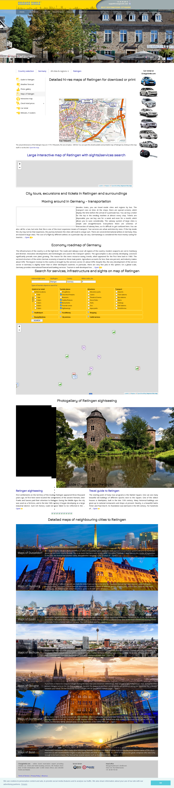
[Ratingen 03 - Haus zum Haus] (69, 513)
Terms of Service (23, 776)
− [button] (19, 167)
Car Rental (34, 12)
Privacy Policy (35, 776)
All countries (152, 12)
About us (45, 776)
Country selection (26, 71)
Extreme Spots (58, 12)
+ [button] (19, 163)
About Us (82, 12)
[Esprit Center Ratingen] (64, 513)
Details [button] (24, 784)
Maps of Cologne (28, 686)
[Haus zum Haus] (52, 513)
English (151, 57)
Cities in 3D (70, 12)
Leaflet (101, 186)
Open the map (34, 148)
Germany (42, 71)
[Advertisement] (92, 89)
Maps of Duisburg (29, 586)
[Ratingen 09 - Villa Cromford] (62, 513)
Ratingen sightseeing (29, 490)
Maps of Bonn (26, 752)
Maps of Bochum (28, 652)
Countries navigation (135, 57)
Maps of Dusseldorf (30, 553)
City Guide (46, 12)
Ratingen (77, 71)
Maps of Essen (27, 619)
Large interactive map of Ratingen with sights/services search (76, 155)
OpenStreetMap (115, 186)
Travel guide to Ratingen (104, 490)
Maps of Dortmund (30, 719)
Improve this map (126, 186)
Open (27, 237)
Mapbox (107, 186)
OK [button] (160, 783)
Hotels (22, 12)
